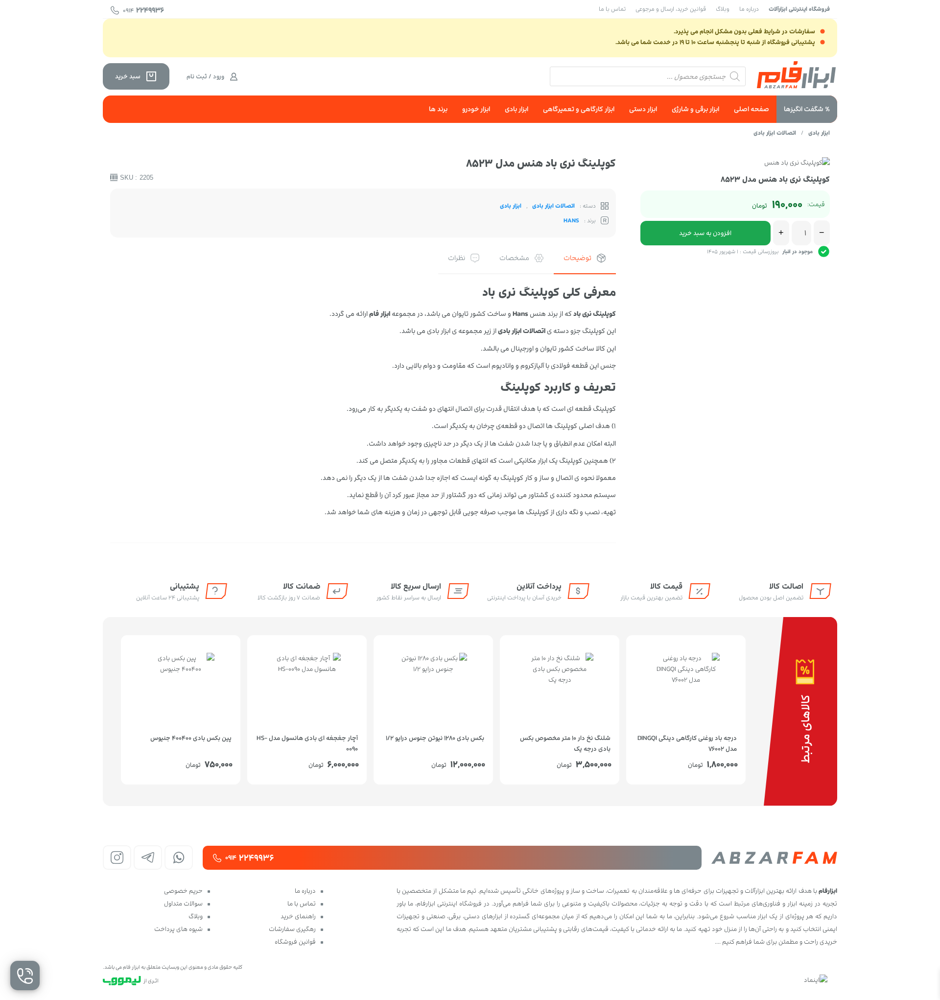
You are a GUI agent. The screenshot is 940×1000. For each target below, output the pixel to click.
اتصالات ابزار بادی (774, 133)
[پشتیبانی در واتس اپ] (178, 857)
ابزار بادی (516, 109)
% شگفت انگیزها (807, 109)
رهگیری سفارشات (292, 929)
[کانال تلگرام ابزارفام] (148, 857)
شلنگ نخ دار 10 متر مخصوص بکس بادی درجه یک (565, 742)
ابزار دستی (643, 109)
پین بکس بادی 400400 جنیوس (191, 738)
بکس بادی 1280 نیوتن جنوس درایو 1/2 (435, 738)
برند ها (438, 109)
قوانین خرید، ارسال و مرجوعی (670, 9)
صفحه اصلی (751, 109)
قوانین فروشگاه (295, 941)
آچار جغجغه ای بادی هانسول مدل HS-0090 (307, 742)
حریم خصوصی (183, 890)
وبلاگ (722, 9)
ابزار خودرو (476, 109)
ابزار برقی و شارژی (695, 109)
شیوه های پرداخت (178, 929)
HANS (571, 220)
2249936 (143, 10)
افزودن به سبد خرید (705, 233)
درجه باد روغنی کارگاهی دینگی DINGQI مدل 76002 (687, 742)
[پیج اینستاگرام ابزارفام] (117, 857)
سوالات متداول (183, 903)
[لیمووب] (122, 980)
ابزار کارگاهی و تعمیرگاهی (578, 109)
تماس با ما (612, 9)
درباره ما (749, 9)
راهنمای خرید (298, 916)
